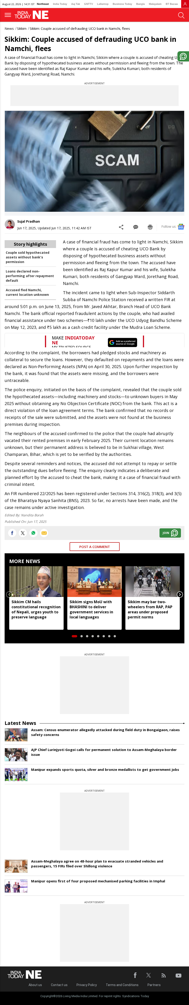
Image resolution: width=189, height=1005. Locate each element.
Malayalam (155, 4)
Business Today (122, 4)
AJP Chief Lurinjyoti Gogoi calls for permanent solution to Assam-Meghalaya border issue (104, 752)
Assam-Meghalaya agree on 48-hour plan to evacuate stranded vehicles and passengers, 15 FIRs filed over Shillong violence (97, 863)
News (9, 28)
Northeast (43, 4)
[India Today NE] (33, 15)
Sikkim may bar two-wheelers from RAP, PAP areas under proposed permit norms (150, 609)
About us (35, 985)
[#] (33, 533)
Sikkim (22, 28)
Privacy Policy (87, 985)
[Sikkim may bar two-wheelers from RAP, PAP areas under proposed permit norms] (152, 581)
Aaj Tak (75, 4)
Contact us (59, 985)
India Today (60, 4)
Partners (154, 985)
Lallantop (103, 4)
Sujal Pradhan (28, 221)
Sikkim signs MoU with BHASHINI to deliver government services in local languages (91, 609)
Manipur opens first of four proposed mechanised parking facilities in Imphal (98, 881)
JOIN (166, 533)
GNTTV (88, 4)
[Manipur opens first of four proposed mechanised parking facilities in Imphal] (16, 886)
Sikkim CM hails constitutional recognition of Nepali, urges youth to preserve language (36, 609)
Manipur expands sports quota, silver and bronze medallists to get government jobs (105, 769)
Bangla (140, 4)
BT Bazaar (172, 4)
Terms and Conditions (122, 985)
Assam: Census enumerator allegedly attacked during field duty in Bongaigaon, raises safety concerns (105, 732)
